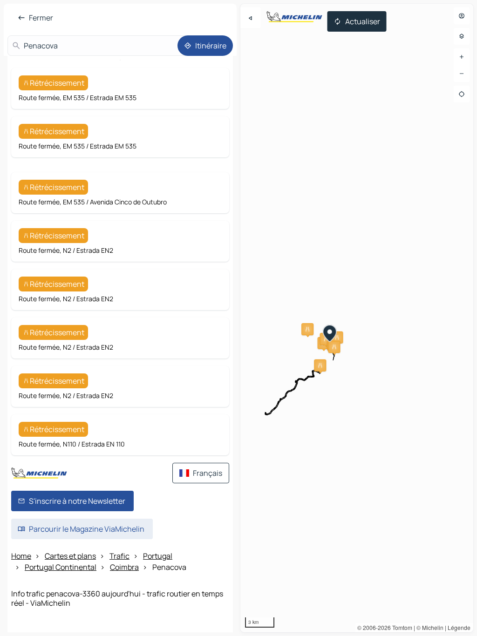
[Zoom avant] (462, 56)
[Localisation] (462, 94)
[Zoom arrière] (462, 73)
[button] (307, 329)
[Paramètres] (462, 36)
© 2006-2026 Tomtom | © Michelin (400, 627)
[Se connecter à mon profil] (462, 15)
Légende (459, 627)
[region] (356, 318)
